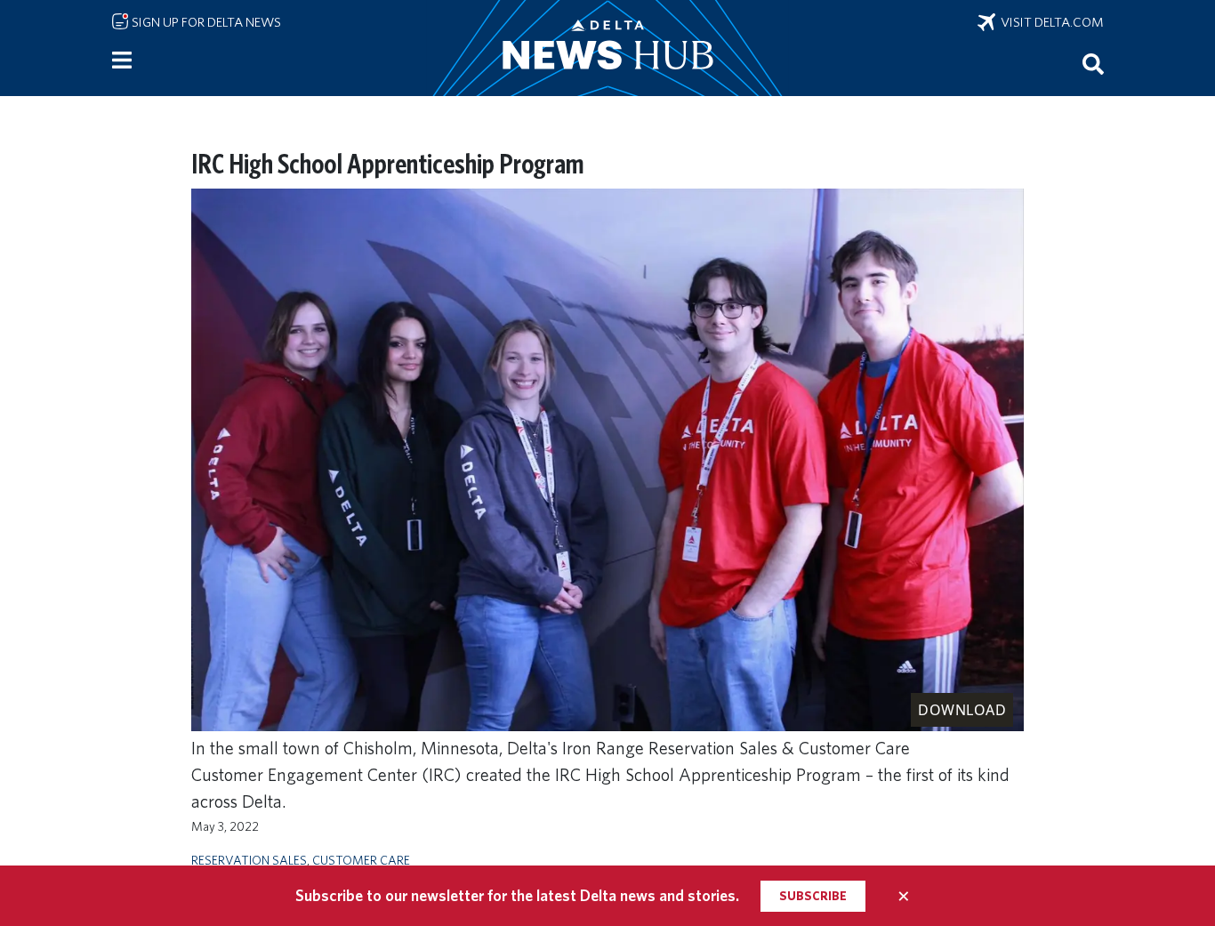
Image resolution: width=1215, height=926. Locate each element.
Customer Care (361, 859)
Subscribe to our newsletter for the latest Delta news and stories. (517, 895)
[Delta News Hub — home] (607, 48)
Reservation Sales (249, 859)
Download (962, 710)
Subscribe (813, 896)
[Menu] (121, 60)
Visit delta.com (1049, 22)
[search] (1093, 63)
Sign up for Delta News (205, 22)
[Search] (1093, 63)
